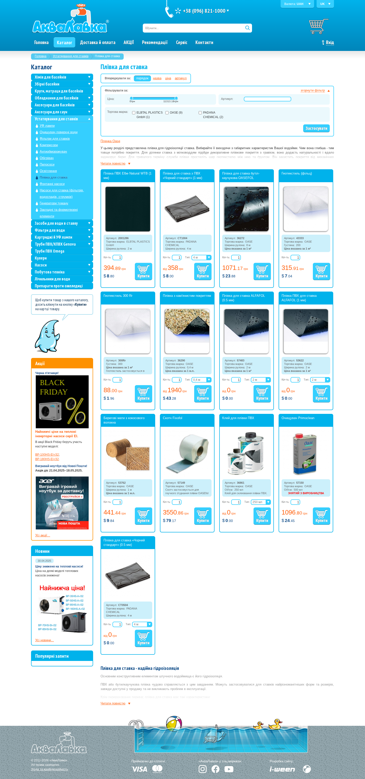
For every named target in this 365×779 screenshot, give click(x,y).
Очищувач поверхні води (58, 132)
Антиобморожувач (53, 151)
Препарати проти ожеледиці (59, 286)
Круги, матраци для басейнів (59, 91)
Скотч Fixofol (172, 418)
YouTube (228, 769)
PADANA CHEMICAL (213, 115)
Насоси (41, 265)
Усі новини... (44, 640)
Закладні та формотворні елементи (59, 213)
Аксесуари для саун (51, 112)
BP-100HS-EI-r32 (47, 454)
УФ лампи (47, 126)
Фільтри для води (50, 230)
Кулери (41, 258)
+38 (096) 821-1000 (204, 10)
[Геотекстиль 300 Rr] (127, 354)
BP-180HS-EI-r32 (47, 459)
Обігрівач (47, 158)
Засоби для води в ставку (56, 223)
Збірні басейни (47, 84)
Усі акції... (42, 535)
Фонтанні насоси (52, 184)
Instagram (203, 769)
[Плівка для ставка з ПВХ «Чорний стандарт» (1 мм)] (187, 229)
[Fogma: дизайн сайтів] (307, 769)
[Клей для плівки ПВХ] (246, 476)
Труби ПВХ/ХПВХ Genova (55, 244)
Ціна (168, 78)
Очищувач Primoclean (298, 418)
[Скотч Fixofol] (187, 476)
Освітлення (48, 171)
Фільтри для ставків (55, 138)
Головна (40, 56)
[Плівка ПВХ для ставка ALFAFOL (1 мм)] (305, 354)
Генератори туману (54, 203)
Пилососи (47, 164)
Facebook (215, 769)
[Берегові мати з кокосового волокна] (127, 476)
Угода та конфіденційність (49, 769)
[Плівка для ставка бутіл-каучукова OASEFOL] (246, 231)
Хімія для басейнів (50, 77)
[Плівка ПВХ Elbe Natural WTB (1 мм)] (127, 231)
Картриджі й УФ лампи (53, 237)
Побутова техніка (50, 272)
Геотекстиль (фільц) (297, 173)
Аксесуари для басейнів (55, 105)
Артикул (181, 78)
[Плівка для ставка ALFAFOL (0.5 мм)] (246, 354)
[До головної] (70, 19)
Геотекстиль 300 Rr (118, 296)
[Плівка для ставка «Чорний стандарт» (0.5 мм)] (127, 596)
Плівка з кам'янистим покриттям (187, 296)
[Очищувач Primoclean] (305, 476)
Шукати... (152, 28)
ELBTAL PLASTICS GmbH (150, 115)
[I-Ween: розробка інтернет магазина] (282, 769)
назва (157, 78)
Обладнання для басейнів (56, 98)
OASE (176, 112)
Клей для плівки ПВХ (238, 418)
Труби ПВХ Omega (49, 251)
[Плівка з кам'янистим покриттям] (187, 354)
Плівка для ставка (53, 177)
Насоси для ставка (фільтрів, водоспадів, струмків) (62, 193)
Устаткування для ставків (70, 56)
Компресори (49, 145)
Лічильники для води (52, 279)
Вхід (330, 42)
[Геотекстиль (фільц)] (305, 231)
